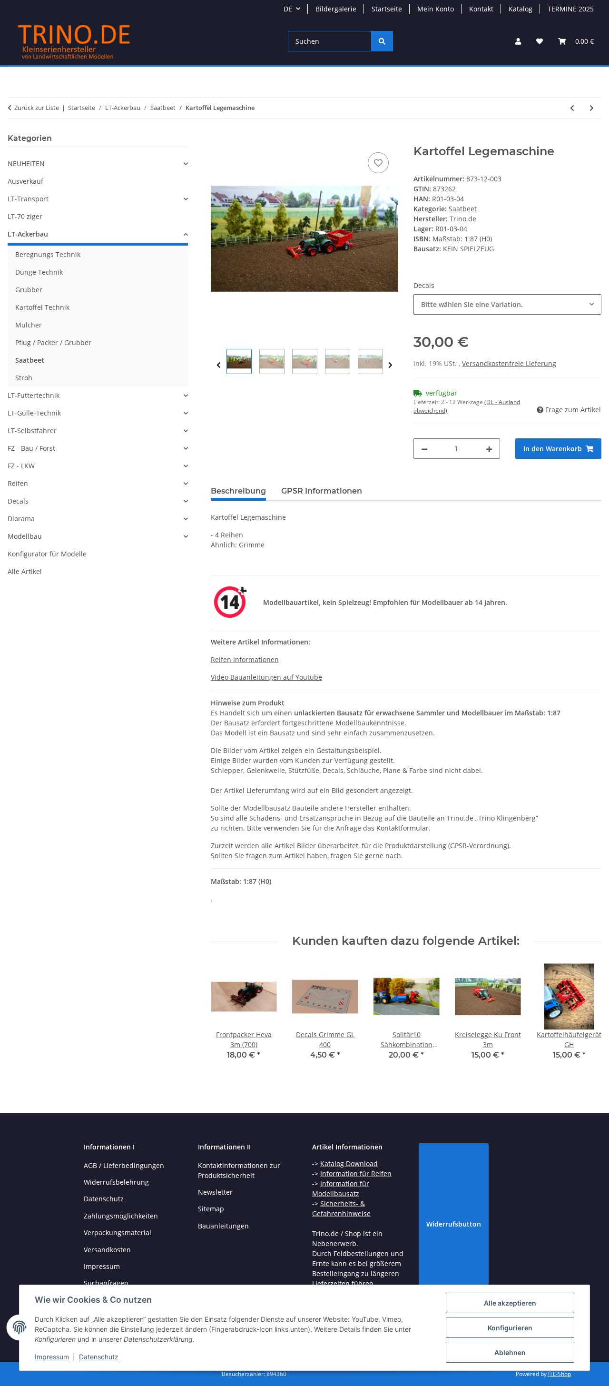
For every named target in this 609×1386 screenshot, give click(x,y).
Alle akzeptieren (510, 1303)
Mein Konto (435, 8)
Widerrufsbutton (453, 1223)
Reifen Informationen (245, 659)
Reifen (18, 483)
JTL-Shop (559, 1374)
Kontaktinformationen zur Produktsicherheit (239, 1170)
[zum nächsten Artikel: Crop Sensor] (591, 108)
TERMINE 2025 (571, 8)
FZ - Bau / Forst (31, 448)
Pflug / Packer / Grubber (53, 342)
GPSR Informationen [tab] (321, 490)
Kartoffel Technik (42, 307)
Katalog (520, 8)
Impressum (52, 1357)
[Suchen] (382, 41)
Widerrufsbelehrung (116, 1182)
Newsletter (215, 1192)
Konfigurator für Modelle (47, 553)
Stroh (23, 377)
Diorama (21, 518)
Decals (18, 500)
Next (390, 365)
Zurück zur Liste (36, 107)
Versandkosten (107, 1249)
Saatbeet (463, 208)
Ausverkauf (25, 181)
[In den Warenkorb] (218, 139)
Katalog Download (349, 1163)
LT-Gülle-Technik (34, 412)
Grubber (28, 289)
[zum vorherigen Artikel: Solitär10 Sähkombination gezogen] (572, 108)
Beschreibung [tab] (238, 490)
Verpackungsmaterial (117, 1232)
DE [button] (288, 8)
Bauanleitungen (223, 1225)
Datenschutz (98, 1357)
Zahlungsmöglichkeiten (121, 1215)
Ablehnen (510, 1352)
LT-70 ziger (25, 216)
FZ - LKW (21, 465)
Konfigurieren (510, 1328)
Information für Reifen (356, 1173)
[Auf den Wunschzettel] (378, 162)
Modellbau (25, 536)
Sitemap (211, 1208)
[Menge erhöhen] (489, 448)
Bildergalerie (335, 8)
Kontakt (481, 8)
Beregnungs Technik (47, 254)
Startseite (387, 8)
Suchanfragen (106, 1282)
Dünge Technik (39, 272)
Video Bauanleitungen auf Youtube (266, 677)
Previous (218, 365)
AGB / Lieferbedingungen (124, 1165)
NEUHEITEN (26, 163)
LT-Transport (28, 198)
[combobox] (507, 304)
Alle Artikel (25, 571)
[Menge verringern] (424, 448)
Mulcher (28, 324)
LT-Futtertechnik (33, 395)
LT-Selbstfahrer (32, 430)
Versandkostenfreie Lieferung (509, 363)
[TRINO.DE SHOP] (74, 41)
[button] (518, 41)
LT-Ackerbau (28, 233)
